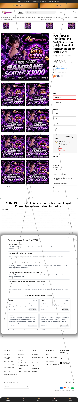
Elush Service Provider (24, 362)
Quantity (55, 156)
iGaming (20, 360)
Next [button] (76, 1)
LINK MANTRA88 (8, 361)
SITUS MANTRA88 (9, 364)
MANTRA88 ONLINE (9, 367)
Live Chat (70, 400)
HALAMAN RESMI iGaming (11, 374)
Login (23, 400)
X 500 (56, 118)
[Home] (6, 12)
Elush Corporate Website (52, 364)
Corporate (20, 357)
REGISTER (19, 5)
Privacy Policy (36, 368)
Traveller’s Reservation (24, 371)
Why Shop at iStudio (51, 361)
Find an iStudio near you (51, 358)
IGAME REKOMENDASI (48, 17)
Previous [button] (2, 1)
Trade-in (20, 368)
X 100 (56, 123)
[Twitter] (56, 191)
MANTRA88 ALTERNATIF (7, 358)
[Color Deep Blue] (58, 76)
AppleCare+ (21, 354)
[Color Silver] (62, 76)
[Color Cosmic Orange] (54, 76)
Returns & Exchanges (37, 360)
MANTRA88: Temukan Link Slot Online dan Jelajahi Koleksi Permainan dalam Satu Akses (39, 1)
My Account (35, 354)
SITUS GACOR (73, 17)
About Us (48, 354)
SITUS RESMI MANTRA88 (8, 17)
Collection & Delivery (37, 357)
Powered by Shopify (69, 390)
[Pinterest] (59, 191)
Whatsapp (54, 400)
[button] (8, 17)
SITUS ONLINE (65, 17)
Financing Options (23, 365)
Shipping (62, 62)
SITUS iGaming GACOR (7, 19)
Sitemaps (34, 371)
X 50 (55, 128)
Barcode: (64, 55)
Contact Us (35, 362)
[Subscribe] (27, 387)
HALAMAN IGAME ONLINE (34, 17)
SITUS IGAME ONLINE (21, 17)
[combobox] (40, 12)
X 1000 (56, 113)
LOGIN (58, 5)
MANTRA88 (57, 17)
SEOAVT (2, 336)
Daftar (39, 400)
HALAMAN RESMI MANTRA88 (8, 370)
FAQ (33, 365)
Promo (8, 400)
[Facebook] (54, 191)
